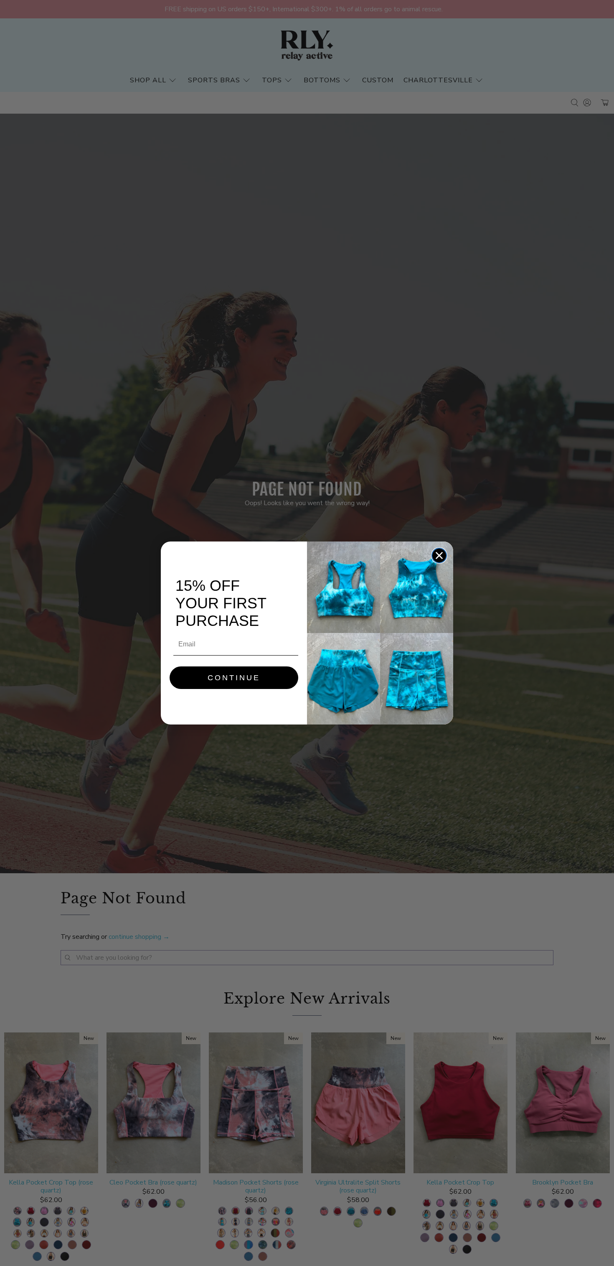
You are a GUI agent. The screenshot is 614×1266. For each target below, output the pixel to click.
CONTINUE (234, 678)
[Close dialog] (439, 555)
